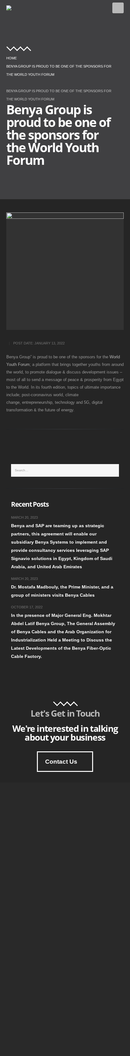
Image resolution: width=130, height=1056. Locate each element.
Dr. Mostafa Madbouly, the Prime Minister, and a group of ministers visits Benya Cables (62, 591)
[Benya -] (14, 7)
